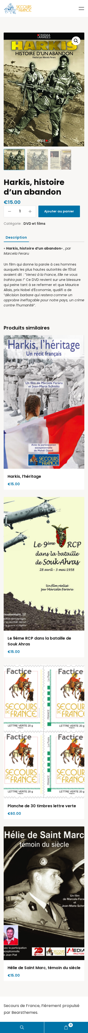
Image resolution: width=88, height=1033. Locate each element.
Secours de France (22, 1005)
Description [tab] (16, 237)
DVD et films (34, 223)
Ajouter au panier (59, 211)
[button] (76, 40)
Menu (81, 8)
